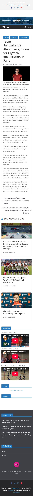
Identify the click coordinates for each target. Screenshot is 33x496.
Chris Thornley (18, 64)
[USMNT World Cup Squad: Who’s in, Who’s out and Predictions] (16, 260)
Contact (3, 455)
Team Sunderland (23, 37)
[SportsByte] (3, 27)
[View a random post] (29, 27)
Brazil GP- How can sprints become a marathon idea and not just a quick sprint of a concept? (15, 245)
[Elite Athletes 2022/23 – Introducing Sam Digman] (16, 294)
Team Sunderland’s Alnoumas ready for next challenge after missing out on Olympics (15, 210)
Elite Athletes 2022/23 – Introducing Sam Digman (14, 312)
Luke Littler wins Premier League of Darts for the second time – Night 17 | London (18, 5)
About (3, 451)
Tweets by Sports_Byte (16, 390)
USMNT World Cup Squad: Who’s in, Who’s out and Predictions (14, 280)
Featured (6, 37)
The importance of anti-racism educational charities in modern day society (16, 200)
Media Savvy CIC (19, 471)
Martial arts (14, 37)
